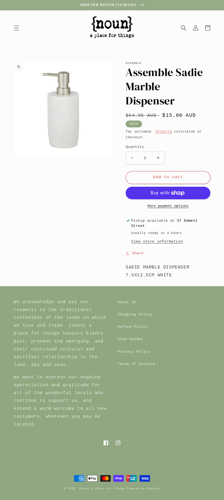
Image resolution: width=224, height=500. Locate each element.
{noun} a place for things (102, 488)
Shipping (163, 132)
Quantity (135, 147)
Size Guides (130, 339)
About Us (126, 302)
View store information (157, 241)
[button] (16, 28)
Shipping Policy (135, 314)
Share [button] (138, 253)
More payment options (168, 206)
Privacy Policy (133, 351)
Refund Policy (132, 326)
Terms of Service (136, 364)
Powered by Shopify (143, 488)
